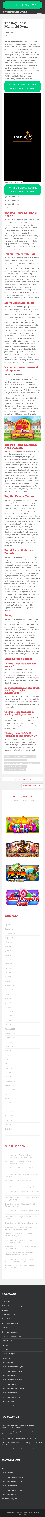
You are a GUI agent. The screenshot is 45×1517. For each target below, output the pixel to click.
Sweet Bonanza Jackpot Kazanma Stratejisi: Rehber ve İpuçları (20, 1205)
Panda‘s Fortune (7, 1358)
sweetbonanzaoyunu (9, 1499)
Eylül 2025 (8, 972)
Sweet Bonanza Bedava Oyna (12, 1367)
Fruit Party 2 (6, 1349)
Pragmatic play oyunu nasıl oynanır (15, 760)
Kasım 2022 (9, 1120)
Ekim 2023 (8, 1072)
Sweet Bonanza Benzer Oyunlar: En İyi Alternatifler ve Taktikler (19, 1241)
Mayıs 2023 (9, 1094)
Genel (6, 36)
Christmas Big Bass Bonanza (12, 1336)
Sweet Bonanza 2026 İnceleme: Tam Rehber (21, 1223)
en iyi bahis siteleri (22, 560)
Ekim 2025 (8, 968)
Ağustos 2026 (10, 925)
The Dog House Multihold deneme (15, 766)
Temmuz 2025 (10, 981)
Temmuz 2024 (10, 1033)
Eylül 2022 (8, 1129)
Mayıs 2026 (9, 938)
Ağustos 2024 (10, 1029)
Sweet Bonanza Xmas (9, 1406)
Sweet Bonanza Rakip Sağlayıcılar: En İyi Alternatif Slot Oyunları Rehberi (19, 1162)
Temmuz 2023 (10, 1085)
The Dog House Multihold (31, 763)
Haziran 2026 (10, 933)
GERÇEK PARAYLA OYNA (22, 5)
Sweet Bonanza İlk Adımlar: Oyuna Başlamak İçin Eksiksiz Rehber (21, 1175)
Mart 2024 (8, 1051)
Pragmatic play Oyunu (28, 757)
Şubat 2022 (9, 1133)
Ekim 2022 (8, 1125)
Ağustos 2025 (10, 977)
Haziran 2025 (10, 985)
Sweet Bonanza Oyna (9, 1384)
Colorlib (13, 1512)
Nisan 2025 (9, 994)
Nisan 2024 (9, 1046)
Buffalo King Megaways (10, 1323)
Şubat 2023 (9, 1107)
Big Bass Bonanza (8, 1301)
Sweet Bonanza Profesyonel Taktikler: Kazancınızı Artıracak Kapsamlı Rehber (19, 1156)
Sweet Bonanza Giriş (9, 1375)
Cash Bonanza (7, 1327)
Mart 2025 (8, 998)
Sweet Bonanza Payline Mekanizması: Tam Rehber (20, 1181)
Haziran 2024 (10, 1038)
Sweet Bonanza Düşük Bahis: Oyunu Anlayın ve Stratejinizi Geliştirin (22, 1199)
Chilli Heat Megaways (9, 1332)
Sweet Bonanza (7, 1362)
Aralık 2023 (9, 1064)
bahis (30, 702)
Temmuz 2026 (10, 929)
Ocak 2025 (9, 1007)
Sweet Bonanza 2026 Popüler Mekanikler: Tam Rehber (22, 1192)
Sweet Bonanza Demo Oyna (12, 1371)
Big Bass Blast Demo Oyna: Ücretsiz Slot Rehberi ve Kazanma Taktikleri (19, 1254)
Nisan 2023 (9, 1098)
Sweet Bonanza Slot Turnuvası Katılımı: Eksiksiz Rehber (22, 1211)
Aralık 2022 (9, 1116)
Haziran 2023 (10, 1090)
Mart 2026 (8, 946)
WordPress (34, 1512)
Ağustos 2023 (10, 1081)
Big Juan (5, 1310)
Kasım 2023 (9, 1068)
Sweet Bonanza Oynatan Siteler (13, 1388)
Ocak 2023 (9, 1111)
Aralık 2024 (9, 1011)
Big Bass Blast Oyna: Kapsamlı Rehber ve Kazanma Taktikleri (20, 1266)
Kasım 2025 (9, 964)
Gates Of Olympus (8, 1354)
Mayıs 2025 (9, 990)
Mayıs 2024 (9, 1042)
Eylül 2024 (8, 1025)
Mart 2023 (8, 1103)
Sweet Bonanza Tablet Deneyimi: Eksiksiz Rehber (20, 1169)
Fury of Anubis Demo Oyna (15, 1272)
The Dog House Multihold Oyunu (15, 769)
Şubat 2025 (9, 1003)
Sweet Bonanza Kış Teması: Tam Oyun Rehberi (22, 1187)
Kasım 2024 (9, 1016)
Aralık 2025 (9, 959)
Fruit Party (5, 1345)
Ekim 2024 (8, 1020)
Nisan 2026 (9, 942)
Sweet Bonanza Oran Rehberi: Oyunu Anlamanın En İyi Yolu (18, 1235)
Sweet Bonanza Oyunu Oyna (12, 1397)
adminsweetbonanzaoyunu (26, 33)
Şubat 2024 (9, 1055)
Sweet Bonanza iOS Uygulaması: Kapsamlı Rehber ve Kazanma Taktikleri (20, 1228)
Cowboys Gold (7, 1341)
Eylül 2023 (8, 1077)
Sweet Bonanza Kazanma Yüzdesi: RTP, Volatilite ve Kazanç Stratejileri (19, 1260)
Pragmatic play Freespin (12, 757)
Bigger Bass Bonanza (9, 1314)
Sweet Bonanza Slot (9, 1401)
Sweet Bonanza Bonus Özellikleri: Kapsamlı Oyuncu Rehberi (21, 1247)
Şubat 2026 (9, 951)
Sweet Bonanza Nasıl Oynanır (12, 1380)
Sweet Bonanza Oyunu (15, 11)
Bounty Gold (6, 1319)
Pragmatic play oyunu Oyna (13, 763)
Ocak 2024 (9, 1059)
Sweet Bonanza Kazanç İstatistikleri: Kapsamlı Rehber (21, 1218)
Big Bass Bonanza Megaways (12, 1306)
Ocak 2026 (9, 955)
